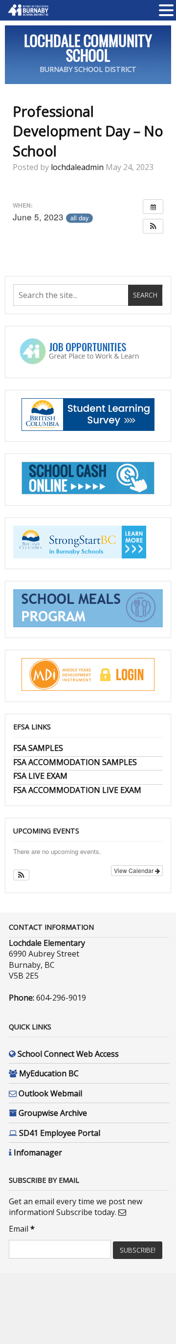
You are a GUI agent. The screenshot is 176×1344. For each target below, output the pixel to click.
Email (22, 1228)
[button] (153, 226)
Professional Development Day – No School (88, 131)
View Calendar (134, 870)
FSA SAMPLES (38, 748)
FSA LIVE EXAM (40, 775)
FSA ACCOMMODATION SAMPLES (75, 762)
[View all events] (153, 206)
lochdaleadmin (77, 167)
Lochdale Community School (88, 47)
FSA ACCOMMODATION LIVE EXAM (77, 790)
